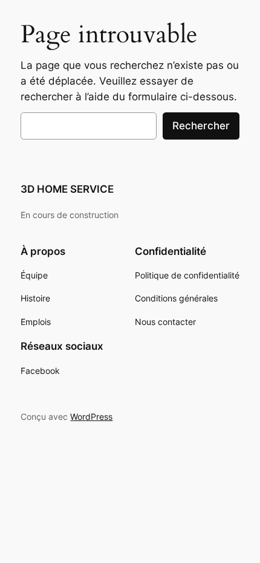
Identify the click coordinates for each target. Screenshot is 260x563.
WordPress (91, 416)
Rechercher (201, 126)
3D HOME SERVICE (67, 189)
